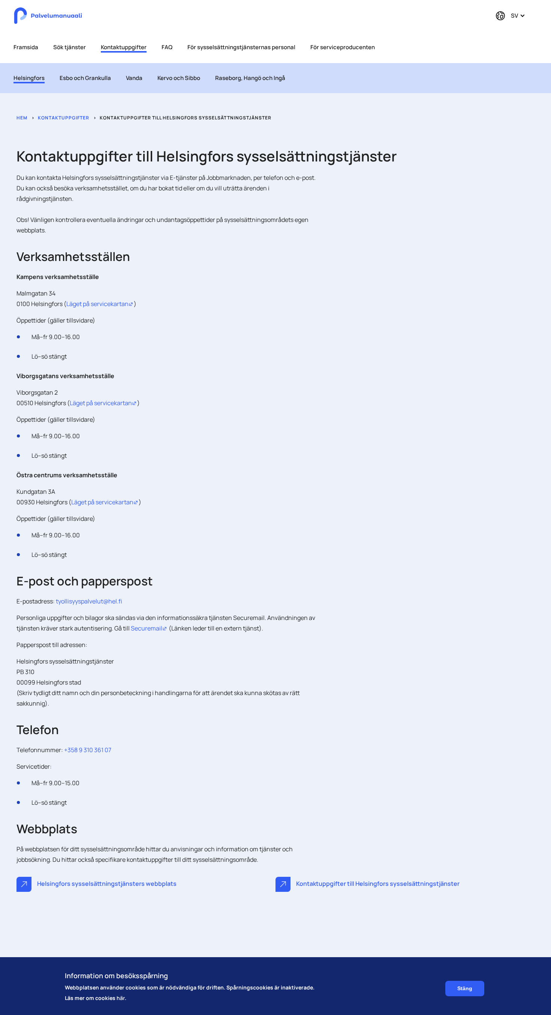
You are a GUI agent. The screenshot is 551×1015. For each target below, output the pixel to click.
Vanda (134, 78)
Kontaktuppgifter (124, 47)
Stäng (464, 989)
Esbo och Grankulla (85, 78)
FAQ (167, 47)
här (121, 997)
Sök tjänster (69, 47)
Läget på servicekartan (100, 304)
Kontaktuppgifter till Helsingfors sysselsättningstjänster (377, 883)
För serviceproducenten (342, 47)
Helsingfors (29, 78)
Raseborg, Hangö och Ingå (250, 78)
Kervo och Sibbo (178, 78)
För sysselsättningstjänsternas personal (241, 47)
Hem (21, 118)
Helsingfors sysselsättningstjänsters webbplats (106, 883)
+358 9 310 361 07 (87, 750)
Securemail (149, 628)
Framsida (25, 47)
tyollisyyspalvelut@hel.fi (89, 601)
